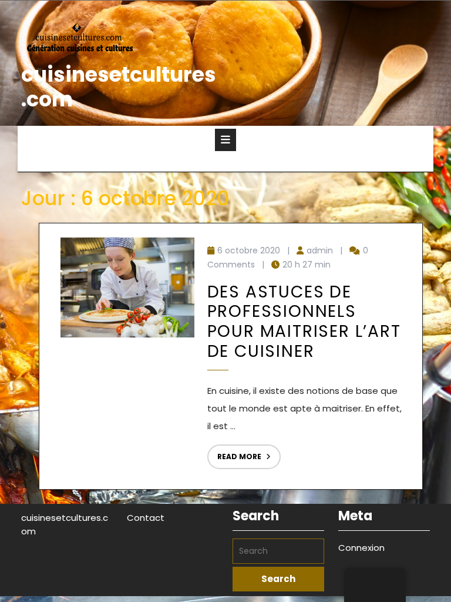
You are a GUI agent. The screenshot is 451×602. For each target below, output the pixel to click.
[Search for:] (278, 551)
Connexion (361, 547)
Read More (234, 452)
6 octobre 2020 (248, 250)
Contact (145, 517)
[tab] (225, 140)
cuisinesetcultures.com (118, 86)
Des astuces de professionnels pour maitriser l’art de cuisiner (304, 321)
